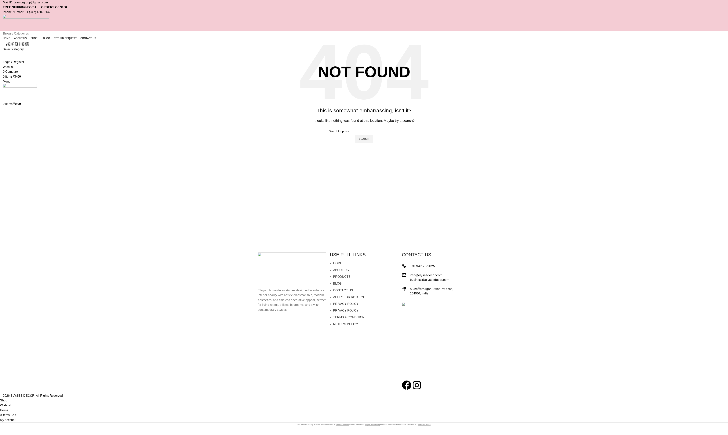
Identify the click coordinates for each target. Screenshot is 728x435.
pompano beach (424, 425)
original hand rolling (372, 425)
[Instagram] (417, 385)
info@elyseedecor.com (426, 275)
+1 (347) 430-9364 (37, 12)
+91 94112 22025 (422, 266)
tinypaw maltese (342, 425)
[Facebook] (406, 385)
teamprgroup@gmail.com (31, 2)
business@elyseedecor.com (429, 280)
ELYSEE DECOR (22, 395)
